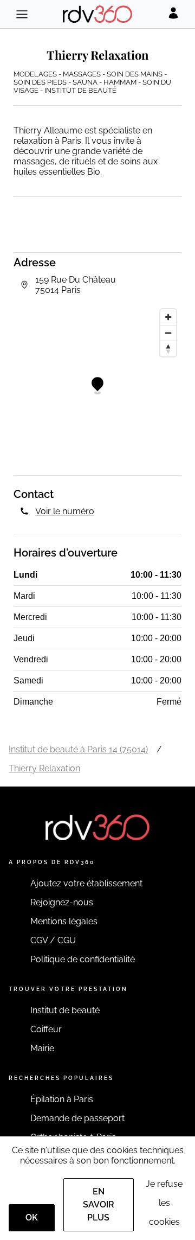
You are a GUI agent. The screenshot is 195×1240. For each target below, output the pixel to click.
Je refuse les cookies (164, 1203)
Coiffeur (46, 1029)
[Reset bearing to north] (168, 348)
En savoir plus (98, 1204)
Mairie (42, 1048)
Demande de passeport (77, 1118)
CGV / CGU (53, 940)
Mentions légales (64, 921)
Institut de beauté (65, 1010)
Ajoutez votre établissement (86, 883)
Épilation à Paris (61, 1099)
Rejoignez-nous (61, 902)
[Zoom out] (168, 333)
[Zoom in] (168, 317)
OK (31, 1217)
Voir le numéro (64, 511)
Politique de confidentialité (82, 959)
